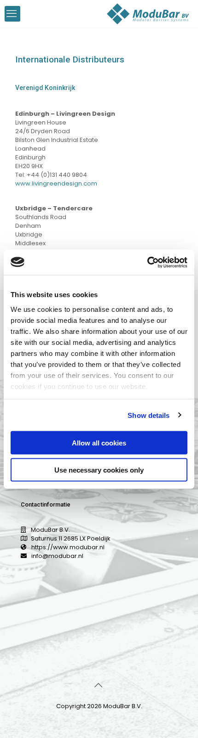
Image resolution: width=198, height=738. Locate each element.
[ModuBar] (148, 13)
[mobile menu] (12, 14)
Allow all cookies (99, 443)
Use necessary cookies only (99, 469)
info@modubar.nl (57, 556)
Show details (148, 415)
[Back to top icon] (99, 685)
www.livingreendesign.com (56, 183)
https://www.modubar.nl (68, 547)
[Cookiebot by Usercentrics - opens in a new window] (147, 262)
